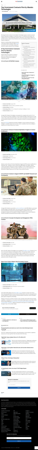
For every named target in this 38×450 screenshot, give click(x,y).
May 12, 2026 (6, 369)
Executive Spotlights (16, 417)
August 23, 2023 (11, 11)
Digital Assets (15, 412)
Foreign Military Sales (16, 421)
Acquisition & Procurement (5, 410)
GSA (14, 428)
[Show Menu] (1, 1)
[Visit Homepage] (19, 1)
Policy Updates (28, 420)
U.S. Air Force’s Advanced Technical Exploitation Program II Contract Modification (29, 58)
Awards (2, 417)
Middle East (27, 416)
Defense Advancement (21, 32)
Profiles (27, 423)
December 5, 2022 (8, 330)
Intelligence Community (29, 412)
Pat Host (3, 359)
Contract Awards (4, 426)
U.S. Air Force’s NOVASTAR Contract (29, 56)
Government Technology (17, 427)
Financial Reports (16, 420)
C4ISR (2, 420)
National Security (28, 417)
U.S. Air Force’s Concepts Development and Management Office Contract (29, 64)
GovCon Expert (15, 424)
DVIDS (29, 100)
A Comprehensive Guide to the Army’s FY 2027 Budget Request (13, 368)
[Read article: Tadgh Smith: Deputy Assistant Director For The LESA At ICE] (6, 342)
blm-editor (3, 338)
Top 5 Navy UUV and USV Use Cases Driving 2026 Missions (29, 52)
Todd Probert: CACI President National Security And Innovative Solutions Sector (17, 347)
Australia (2, 416)
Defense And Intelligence (5, 428)
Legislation (27, 413)
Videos (27, 427)
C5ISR (2, 421)
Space (26, 424)
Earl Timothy (4, 330)
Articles (16, 11)
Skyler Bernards (5, 11)
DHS (14, 410)
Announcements (4, 412)
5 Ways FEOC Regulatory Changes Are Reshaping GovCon (29, 50)
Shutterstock (24, 282)
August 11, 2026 (7, 359)
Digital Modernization (16, 413)
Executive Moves (16, 416)
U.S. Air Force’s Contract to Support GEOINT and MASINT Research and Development (29, 61)
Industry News (15, 431)
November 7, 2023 (8, 338)
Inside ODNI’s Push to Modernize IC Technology (29, 48)
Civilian (2, 423)
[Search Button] (36, 1)
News (26, 419)
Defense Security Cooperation (6, 430)
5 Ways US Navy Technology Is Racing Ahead (10, 358)
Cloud (2, 424)
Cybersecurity (3, 427)
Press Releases (28, 421)
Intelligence (27, 410)
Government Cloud (16, 426)
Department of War (4, 431)
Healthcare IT (15, 430)
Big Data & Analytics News (5, 419)
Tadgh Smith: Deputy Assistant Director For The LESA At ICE (13, 337)
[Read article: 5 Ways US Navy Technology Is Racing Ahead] (6, 363)
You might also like (27, 46)
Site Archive (18, 447)
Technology (27, 426)
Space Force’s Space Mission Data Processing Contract (29, 66)
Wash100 (27, 428)
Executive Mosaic (7, 447)
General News (15, 423)
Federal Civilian (15, 419)
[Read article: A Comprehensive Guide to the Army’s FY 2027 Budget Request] (6, 373)
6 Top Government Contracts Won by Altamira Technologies (28, 55)
